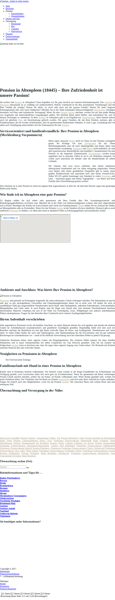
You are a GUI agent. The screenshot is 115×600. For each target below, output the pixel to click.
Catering (15, 29)
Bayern (3, 480)
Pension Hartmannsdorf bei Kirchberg (31, 443)
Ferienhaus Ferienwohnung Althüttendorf (95, 446)
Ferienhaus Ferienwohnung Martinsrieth (73, 440)
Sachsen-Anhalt (7, 508)
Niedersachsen (7, 498)
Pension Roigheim (30, 453)
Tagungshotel (12, 39)
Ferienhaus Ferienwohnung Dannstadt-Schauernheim (24, 446)
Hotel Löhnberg (100, 440)
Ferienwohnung (13, 36)
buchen (71, 112)
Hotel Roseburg (29, 456)
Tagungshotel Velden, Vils (48, 438)
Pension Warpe (57, 443)
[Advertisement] (58, 65)
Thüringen (5, 516)
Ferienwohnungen (8, 589)
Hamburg (4, 490)
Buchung (10, 8)
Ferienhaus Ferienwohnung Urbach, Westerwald (83, 448)
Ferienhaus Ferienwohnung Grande (99, 451)
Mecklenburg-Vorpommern (13, 496)
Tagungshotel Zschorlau (10, 456)
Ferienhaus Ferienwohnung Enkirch (16, 448)
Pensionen (4, 105)
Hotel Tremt (6, 440)
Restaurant (16, 24)
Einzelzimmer (17, 13)
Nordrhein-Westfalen (10, 501)
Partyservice (16, 31)
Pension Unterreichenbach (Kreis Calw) (32, 440)
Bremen (4, 488)
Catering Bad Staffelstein (63, 446)
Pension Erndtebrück (10, 453)
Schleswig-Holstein (9, 513)
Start (8, 6)
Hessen (3, 493)
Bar (12, 26)
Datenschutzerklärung (9, 574)
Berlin (3, 483)
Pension (9, 34)
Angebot (108, 102)
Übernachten (90, 143)
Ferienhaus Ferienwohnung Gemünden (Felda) (60, 451)
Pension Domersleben (105, 443)
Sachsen (4, 506)
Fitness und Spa (13, 18)
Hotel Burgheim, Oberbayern (55, 453)
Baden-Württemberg (10, 478)
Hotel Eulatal (32, 451)
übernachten (99, 110)
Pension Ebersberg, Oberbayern (47, 448)
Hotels (72, 141)
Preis (20, 120)
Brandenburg (6, 485)
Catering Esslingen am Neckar (79, 443)
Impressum (5, 571)
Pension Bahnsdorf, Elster (73, 438)
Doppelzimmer (17, 16)
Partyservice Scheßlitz (10, 438)
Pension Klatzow (28, 438)
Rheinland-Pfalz (7, 503)
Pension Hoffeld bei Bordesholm (100, 438)
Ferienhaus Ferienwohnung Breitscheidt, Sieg (93, 453)
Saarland (4, 511)
